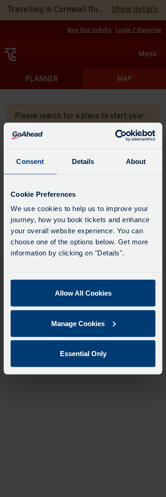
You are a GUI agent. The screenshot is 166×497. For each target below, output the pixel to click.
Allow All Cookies (83, 293)
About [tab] (136, 161)
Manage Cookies (78, 323)
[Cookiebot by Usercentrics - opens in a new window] (117, 136)
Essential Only (83, 354)
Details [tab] (83, 161)
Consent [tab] (30, 161)
